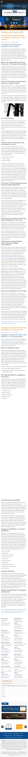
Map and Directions (5, 624)
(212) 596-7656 (17, 660)
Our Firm (10, 733)
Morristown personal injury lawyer (12, 595)
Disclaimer (12, 755)
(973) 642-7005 (4, 636)
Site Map (16, 755)
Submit (5, 703)
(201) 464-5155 (4, 648)
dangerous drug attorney (15, 610)
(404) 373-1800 (17, 674)
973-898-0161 (16, 20)
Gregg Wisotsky (16, 733)
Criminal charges (23, 321)
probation (14, 323)
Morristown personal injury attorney (14, 612)
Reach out (15, 319)
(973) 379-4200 (17, 624)
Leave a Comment (15, 42)
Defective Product (10, 609)
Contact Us (19, 737)
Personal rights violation (6, 323)
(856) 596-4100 (4, 674)
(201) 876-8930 (17, 648)
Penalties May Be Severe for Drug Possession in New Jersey (13, 37)
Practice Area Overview (7, 735)
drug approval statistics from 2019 (9, 340)
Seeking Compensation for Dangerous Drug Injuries (13, 328)
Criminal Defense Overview (18, 735)
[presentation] (2, 727)
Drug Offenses (10, 321)
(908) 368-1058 (4, 660)
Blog (21, 733)
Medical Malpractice (19, 609)
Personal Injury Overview (10, 737)
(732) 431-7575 (17, 636)
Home (6, 733)
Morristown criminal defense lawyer (9, 256)
